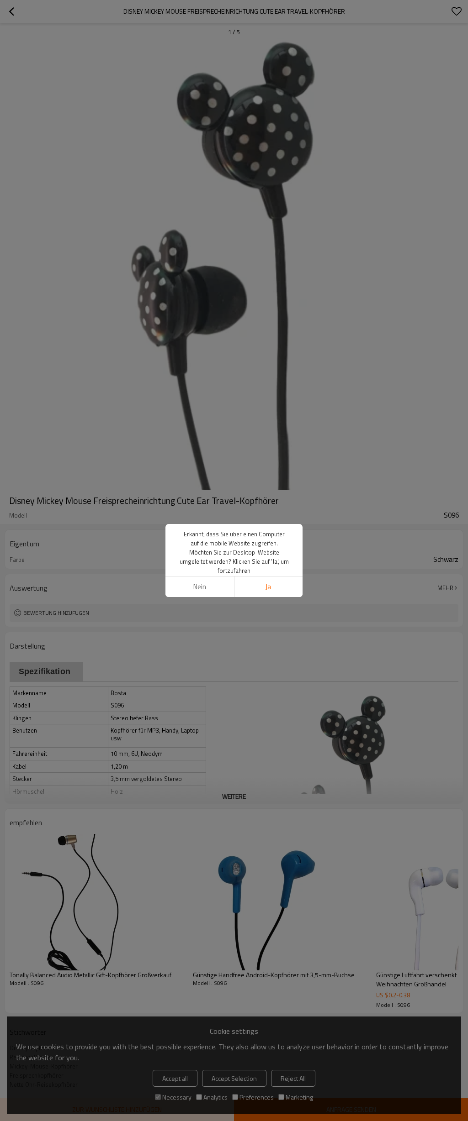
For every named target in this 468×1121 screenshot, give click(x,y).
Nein (199, 586)
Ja (268, 586)
